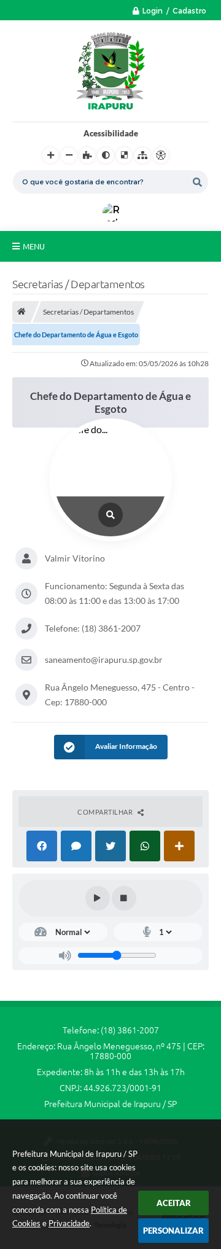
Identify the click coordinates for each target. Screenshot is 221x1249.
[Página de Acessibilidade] (161, 155)
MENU (34, 246)
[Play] (97, 898)
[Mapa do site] (142, 155)
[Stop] (124, 898)
